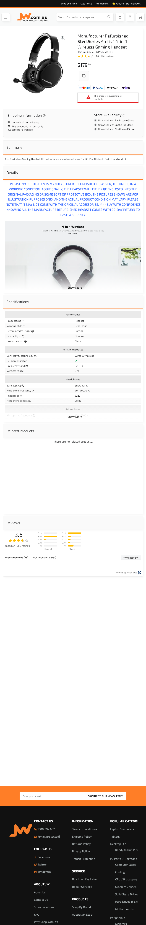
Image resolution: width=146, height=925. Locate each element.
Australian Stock (82, 914)
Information (82, 821)
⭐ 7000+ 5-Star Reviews (126, 3)
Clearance (86, 3)
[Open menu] (5, 17)
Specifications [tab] (18, 301)
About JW (42, 884)
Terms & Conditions (84, 829)
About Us (40, 892)
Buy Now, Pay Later (84, 879)
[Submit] (109, 17)
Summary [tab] (14, 147)
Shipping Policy (82, 836)
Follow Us (43, 849)
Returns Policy (81, 843)
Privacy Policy (81, 851)
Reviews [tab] (13, 523)
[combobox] (85, 17)
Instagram (44, 871)
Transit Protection (83, 858)
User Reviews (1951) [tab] (44, 557)
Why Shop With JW (46, 921)
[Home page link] (33, 17)
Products (80, 899)
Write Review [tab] (131, 557)
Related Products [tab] (20, 431)
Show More (74, 287)
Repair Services (82, 886)
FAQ (36, 914)
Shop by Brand (69, 3)
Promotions (102, 3)
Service (78, 871)
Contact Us (43, 821)
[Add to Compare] (84, 76)
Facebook (43, 857)
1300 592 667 (46, 829)
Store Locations (44, 907)
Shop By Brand (81, 907)
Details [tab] (12, 172)
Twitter (42, 864)
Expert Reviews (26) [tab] (16, 557)
